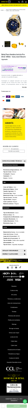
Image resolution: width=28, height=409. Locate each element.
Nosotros (14, 286)
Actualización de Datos (14, 349)
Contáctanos (14, 307)
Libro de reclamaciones (14, 303)
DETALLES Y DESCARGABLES (10, 250)
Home (2, 10)
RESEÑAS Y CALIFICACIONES (10, 254)
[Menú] (26, 2)
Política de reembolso (14, 320)
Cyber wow (14, 345)
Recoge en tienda (14, 328)
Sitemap (14, 324)
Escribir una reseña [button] (13, 151)
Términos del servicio (14, 315)
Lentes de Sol (14, 337)
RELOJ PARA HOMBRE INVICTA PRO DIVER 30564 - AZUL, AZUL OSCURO (15, 10)
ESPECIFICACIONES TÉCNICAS (12, 161)
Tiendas (14, 311)
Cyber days (14, 341)
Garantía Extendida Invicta (14, 362)
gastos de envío (17, 75)
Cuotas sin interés (14, 358)
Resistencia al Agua (14, 354)
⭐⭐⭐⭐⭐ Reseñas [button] (27, 196)
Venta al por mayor (14, 332)
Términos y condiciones (14, 299)
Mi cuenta (14, 294)
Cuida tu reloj (14, 290)
